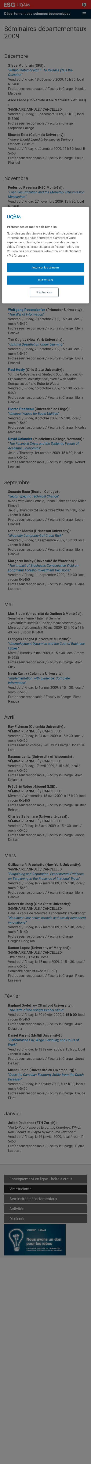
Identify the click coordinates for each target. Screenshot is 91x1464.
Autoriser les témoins (46, 267)
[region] (45, 255)
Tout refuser (45, 279)
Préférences (44, 292)
